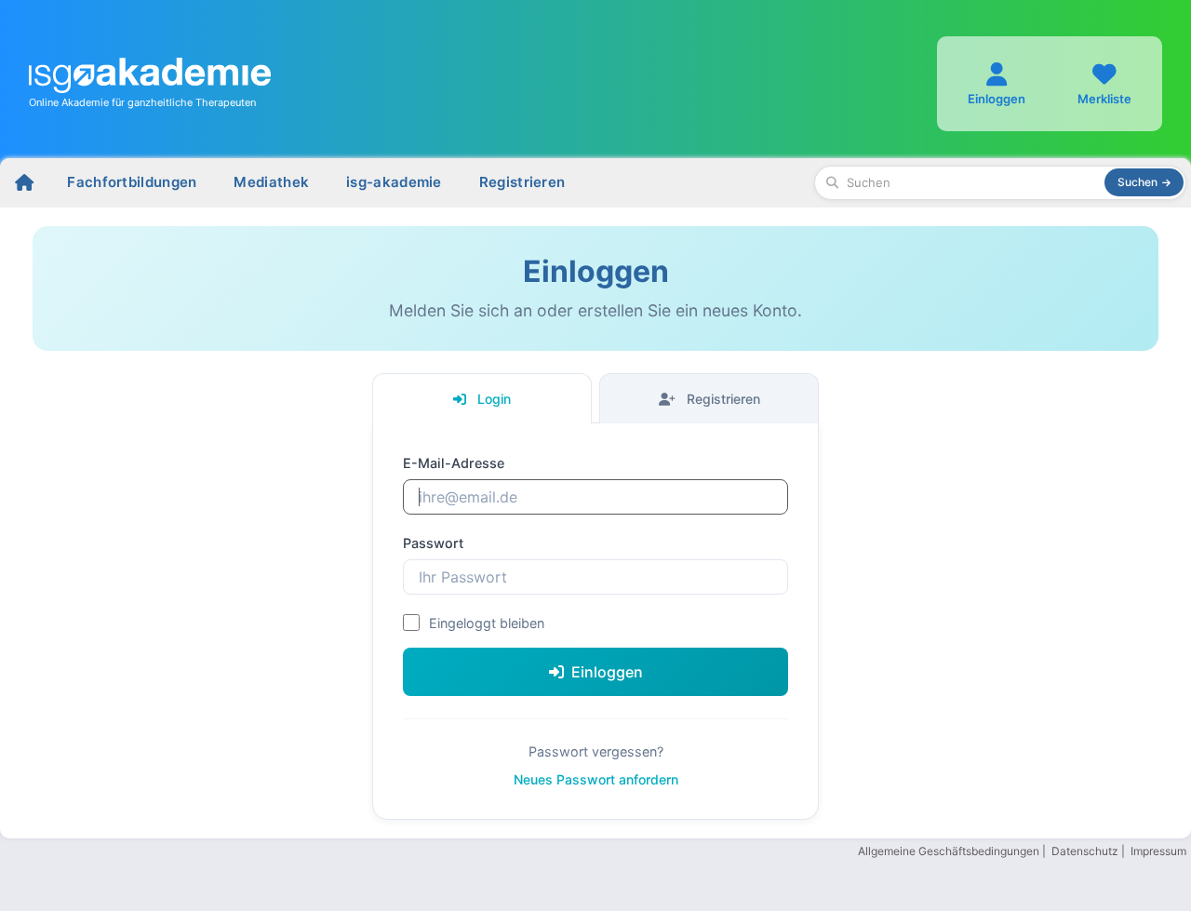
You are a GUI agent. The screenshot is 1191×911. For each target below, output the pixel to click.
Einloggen (607, 672)
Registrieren (522, 182)
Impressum (1158, 851)
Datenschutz (1084, 851)
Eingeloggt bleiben (486, 623)
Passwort (433, 543)
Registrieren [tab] (721, 399)
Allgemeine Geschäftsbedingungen (948, 851)
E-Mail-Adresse (453, 463)
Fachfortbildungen (131, 182)
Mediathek (271, 182)
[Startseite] (24, 183)
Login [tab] (492, 399)
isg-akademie (394, 182)
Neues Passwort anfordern (596, 779)
